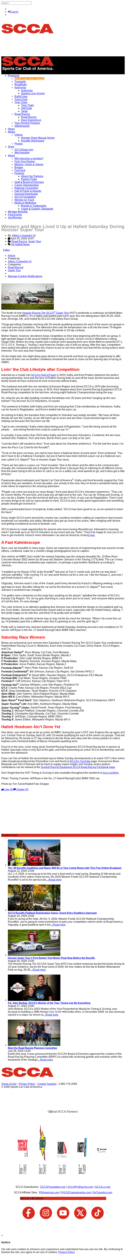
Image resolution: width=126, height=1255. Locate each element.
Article (11, 255)
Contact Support (46, 1083)
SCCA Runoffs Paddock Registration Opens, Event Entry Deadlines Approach (52, 912)
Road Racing (22, 114)
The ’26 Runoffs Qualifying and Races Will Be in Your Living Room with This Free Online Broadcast (64, 867)
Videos (18, 134)
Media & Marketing (25, 202)
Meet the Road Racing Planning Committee (32, 1048)
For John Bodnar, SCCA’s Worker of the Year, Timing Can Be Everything (49, 1003)
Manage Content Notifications (25, 276)
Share (9, 281)
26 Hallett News (20, 244)
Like (8, 789)
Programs (13, 75)
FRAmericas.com (49, 1192)
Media (11, 131)
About (11, 155)
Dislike (22, 789)
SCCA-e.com (102, 1187)
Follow (6, 250)
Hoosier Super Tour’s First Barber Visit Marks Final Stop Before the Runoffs (51, 957)
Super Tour (34, 241)
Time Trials (20, 102)
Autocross (20, 87)
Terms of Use (9, 1083)
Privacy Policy (27, 1083)
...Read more (54, 879)
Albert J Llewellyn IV (24, 235)
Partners (19, 173)
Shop (11, 146)
